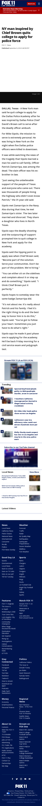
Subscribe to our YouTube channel (19, 447)
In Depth (5, 609)
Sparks (21, 595)
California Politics (25, 662)
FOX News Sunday (8, 550)
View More (34, 472)
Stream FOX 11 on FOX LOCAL (26, 605)
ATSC (4, 755)
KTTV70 (5, 653)
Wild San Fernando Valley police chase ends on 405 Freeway (13, 487)
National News (7, 536)
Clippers (22, 569)
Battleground (24, 678)
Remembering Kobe (7, 650)
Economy (5, 702)
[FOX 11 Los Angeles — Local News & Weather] (8, 3)
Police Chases (7, 534)
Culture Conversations (7, 645)
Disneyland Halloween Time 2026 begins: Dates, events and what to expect (14, 477)
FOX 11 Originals (8, 604)
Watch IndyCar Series (24, 747)
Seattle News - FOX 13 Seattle (24, 717)
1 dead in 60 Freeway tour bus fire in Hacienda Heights (14, 496)
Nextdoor (5, 676)
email (29, 779)
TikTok (4, 670)
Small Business (7, 705)
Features (6, 600)
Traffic (21, 531)
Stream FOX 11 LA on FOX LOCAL (18, 360)
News (9, 45)
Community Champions (6, 623)
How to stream (7, 681)
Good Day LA (8, 557)
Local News (7, 472)
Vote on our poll (7, 574)
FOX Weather (24, 552)
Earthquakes (23, 539)
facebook (12, 779)
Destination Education (6, 632)
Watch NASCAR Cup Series (24, 743)
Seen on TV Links (8, 571)
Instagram (5, 668)
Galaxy (21, 592)
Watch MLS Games (23, 766)
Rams (21, 561)
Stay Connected (7, 660)
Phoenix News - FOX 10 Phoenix (25, 712)
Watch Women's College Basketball (26, 757)
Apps (21, 613)
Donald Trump (24, 668)
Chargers (22, 563)
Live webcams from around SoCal (26, 617)
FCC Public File (7, 745)
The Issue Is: (6, 606)
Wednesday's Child (8, 612)
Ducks (21, 582)
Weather (23, 525)
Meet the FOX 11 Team (8, 731)
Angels (21, 574)
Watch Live (31, 4)
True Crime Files (8, 614)
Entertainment (7, 539)
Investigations (7, 641)
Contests (5, 727)
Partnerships (6, 763)
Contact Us (6, 761)
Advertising (6, 742)
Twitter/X (5, 678)
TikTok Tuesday (7, 577)
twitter (17, 779)
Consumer (5, 542)
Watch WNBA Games (24, 762)
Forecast (22, 528)
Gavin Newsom (24, 673)
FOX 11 (4, 45)
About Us (6, 724)
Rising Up (5, 639)
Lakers (21, 566)
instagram (21, 779)
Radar (21, 534)
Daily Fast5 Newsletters (6, 692)
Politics (4, 547)
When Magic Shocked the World (8, 627)
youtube (25, 779)
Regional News (23, 700)
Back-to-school (7, 569)
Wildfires (22, 549)
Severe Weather (25, 546)
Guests (4, 561)
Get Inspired (6, 636)
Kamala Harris (24, 676)
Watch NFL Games (26, 730)
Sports (22, 557)
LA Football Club (25, 585)
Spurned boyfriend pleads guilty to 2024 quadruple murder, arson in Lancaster (26, 391)
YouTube (5, 673)
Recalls (4, 544)
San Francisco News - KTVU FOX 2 (25, 707)
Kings (21, 579)
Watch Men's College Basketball (26, 752)
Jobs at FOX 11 (7, 740)
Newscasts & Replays (24, 609)
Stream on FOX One (24, 725)
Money (5, 699)
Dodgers (22, 571)
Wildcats (22, 577)
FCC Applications (8, 748)
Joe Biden (22, 670)
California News (7, 531)
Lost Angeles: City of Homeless (8, 618)
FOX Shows (6, 737)
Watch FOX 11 (26, 600)
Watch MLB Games (23, 738)
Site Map (5, 766)
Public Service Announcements (8, 751)
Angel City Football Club (26, 588)
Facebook (5, 665)
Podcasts (5, 688)
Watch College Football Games (25, 733)
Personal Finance (8, 707)
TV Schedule (6, 734)
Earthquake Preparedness (24, 543)
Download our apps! (7, 685)
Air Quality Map (24, 536)
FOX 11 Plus (6, 758)
